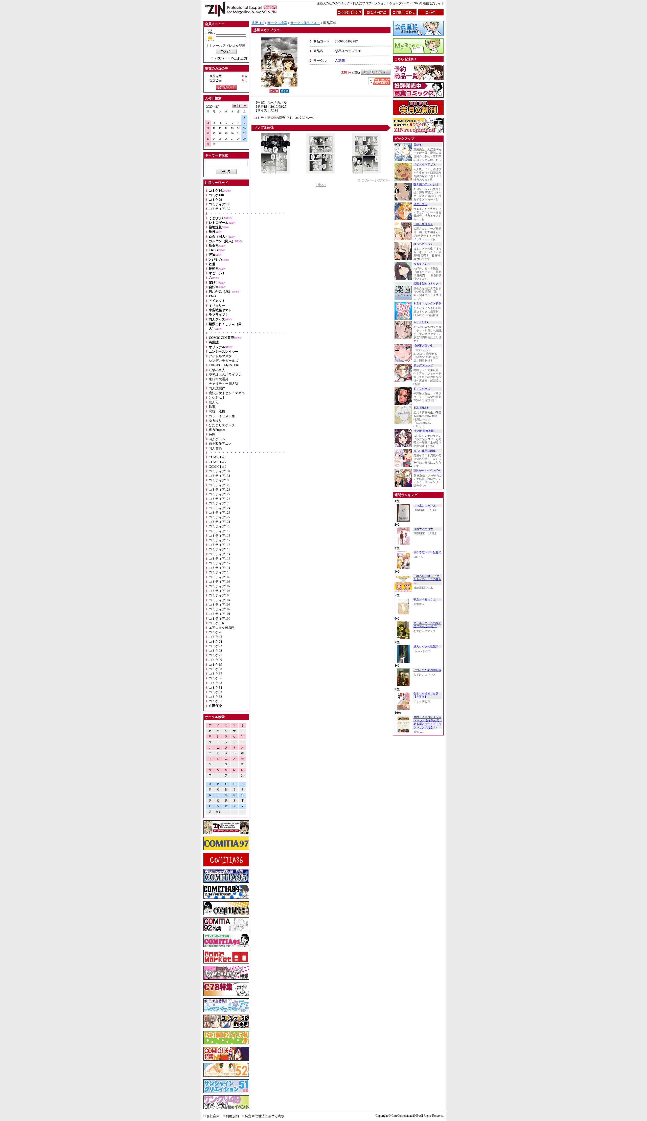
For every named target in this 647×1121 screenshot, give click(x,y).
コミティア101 (219, 614)
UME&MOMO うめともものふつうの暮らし (427, 579)
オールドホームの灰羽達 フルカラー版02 (427, 625)
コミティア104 (219, 600)
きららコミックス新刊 (427, 303)
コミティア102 (219, 609)
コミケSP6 (216, 623)
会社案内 (213, 1116)
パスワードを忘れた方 (231, 58)
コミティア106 (219, 591)
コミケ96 (215, 632)
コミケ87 (215, 674)
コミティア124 (219, 508)
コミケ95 (215, 637)
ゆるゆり (215, 420)
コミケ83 (215, 692)
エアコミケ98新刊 (222, 628)
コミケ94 (215, 641)
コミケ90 (215, 660)
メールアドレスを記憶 (229, 46)
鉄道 (212, 407)
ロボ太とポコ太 (423, 529)
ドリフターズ (421, 388)
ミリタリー (217, 305)
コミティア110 (219, 572)
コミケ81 (215, 701)
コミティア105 (219, 595)
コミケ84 (215, 687)
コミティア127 (219, 494)
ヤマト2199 (420, 322)
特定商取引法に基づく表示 (264, 1116)
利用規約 (232, 1116)
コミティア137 (219, 209)
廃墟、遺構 (217, 411)
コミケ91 (215, 655)
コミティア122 (219, 517)
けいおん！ (217, 397)
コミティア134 (219, 471)
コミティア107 (219, 586)
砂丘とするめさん (424, 599)
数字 (218, 812)
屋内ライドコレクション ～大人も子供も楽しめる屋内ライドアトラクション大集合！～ (427, 722)
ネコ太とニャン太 (424, 505)
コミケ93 (215, 646)
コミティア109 (219, 577)
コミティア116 (219, 545)
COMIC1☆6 (217, 466)
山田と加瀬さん (423, 224)
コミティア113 (219, 558)
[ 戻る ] (321, 185)
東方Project (217, 430)
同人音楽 (215, 448)
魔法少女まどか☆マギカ (227, 393)
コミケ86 (215, 678)
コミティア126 (219, 499)
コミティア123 (219, 512)
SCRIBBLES (420, 407)
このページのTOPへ (375, 180)
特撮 (212, 434)
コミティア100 (219, 618)
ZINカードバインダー (427, 470)
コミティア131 (219, 476)
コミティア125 (219, 503)
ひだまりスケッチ (222, 425)
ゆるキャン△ (421, 263)
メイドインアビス (424, 164)
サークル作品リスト (305, 23)
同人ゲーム (217, 439)
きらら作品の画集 (424, 451)
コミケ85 (215, 683)
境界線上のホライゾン (225, 374)
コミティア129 (219, 485)
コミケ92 (215, 651)
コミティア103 (219, 605)
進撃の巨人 (217, 370)
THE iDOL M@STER (223, 365)
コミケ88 (215, 669)
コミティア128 (219, 489)
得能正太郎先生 (423, 345)
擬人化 (214, 402)
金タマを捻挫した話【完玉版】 (425, 695)
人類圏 (340, 60)
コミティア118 (219, 535)
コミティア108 (219, 582)
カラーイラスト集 (222, 416)
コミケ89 (215, 664)
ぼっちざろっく (423, 243)
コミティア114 (219, 554)
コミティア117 (219, 540)
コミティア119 (219, 531)
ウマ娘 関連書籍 (423, 431)
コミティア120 (219, 526)
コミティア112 (219, 563)
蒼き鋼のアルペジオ (425, 184)
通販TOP (257, 23)
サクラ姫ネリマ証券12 (427, 552)
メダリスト (420, 204)
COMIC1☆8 (217, 457)
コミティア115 (219, 549)
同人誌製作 (217, 388)
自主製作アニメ (220, 443)
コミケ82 (215, 697)
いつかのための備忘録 (427, 670)
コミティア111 (219, 568)
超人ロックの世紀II (425, 646)
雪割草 (417, 144)
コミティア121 (219, 522)
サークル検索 (277, 23)
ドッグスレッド (423, 365)
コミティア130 (219, 480)
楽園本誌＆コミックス (427, 283)
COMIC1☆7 (217, 462)
